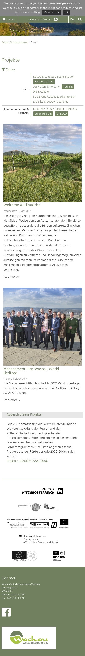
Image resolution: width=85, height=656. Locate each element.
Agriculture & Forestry (46, 87)
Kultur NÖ (39, 109)
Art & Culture (41, 91)
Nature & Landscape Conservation (53, 77)
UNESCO (62, 114)
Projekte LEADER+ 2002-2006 (27, 461)
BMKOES (71, 109)
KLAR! (50, 109)
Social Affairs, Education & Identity (54, 97)
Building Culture (44, 81)
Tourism (68, 87)
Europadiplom (43, 114)
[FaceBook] (6, 613)
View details (51, 12)
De (72, 19)
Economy (62, 101)
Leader (60, 109)
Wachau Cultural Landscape (15, 42)
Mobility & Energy (44, 101)
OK (66, 12)
